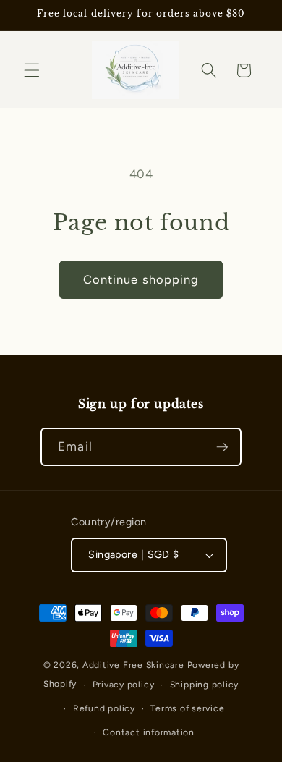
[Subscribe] (222, 447)
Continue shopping (141, 279)
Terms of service (187, 708)
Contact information (149, 732)
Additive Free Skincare (133, 665)
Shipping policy (204, 685)
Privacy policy (124, 685)
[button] (31, 70)
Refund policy (104, 708)
